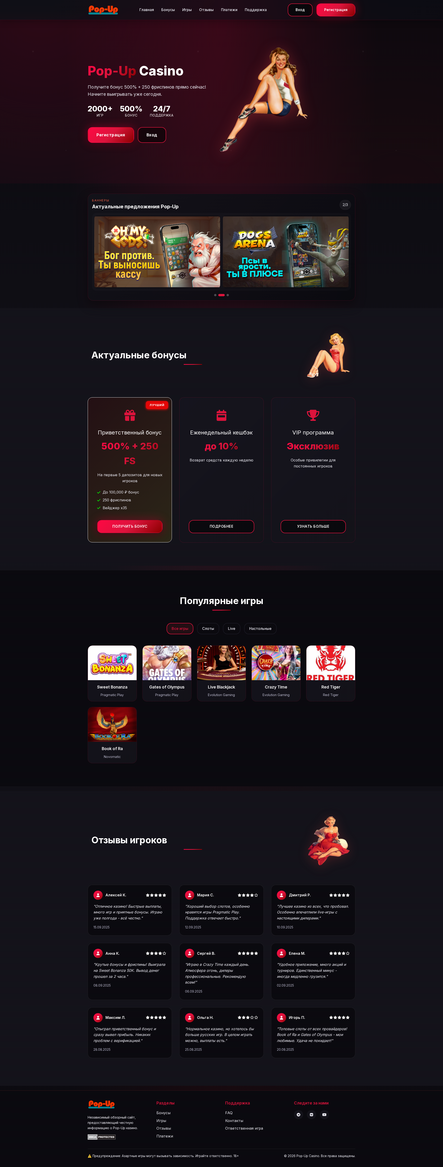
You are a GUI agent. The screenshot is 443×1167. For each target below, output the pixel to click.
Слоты (208, 628)
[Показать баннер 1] (215, 295)
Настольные (260, 628)
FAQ (229, 1112)
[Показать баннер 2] (219, 295)
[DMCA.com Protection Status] (102, 1138)
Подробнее (221, 526)
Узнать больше (313, 526)
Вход (300, 10)
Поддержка (256, 9)
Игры (187, 9)
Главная (146, 9)
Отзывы (206, 9)
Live (231, 628)
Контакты (234, 1120)
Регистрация (335, 10)
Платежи (229, 9)
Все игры (180, 628)
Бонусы (168, 9)
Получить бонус (129, 526)
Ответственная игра (244, 1128)
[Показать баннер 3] (225, 295)
